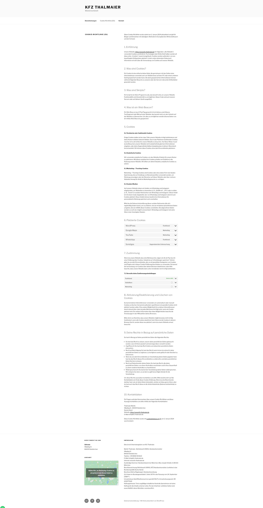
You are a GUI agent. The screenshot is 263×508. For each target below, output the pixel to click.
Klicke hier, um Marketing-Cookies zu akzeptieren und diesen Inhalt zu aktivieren (101, 473)
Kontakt (121, 21)
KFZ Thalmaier (103, 7)
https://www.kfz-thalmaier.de (144, 52)
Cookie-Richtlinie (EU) (107, 21)
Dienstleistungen (90, 21)
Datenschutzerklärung (131, 501)
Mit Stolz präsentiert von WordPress (152, 501)
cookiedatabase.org (153, 419)
